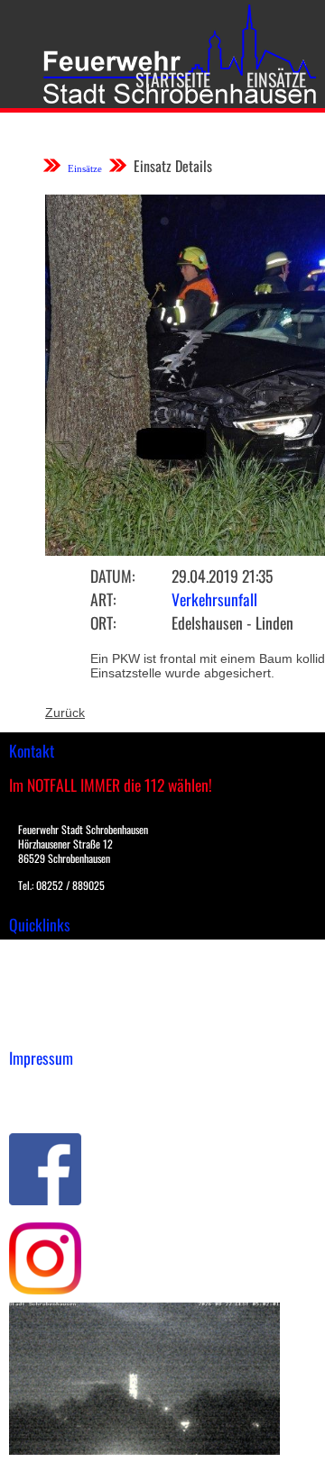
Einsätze (276, 79)
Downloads (39, 971)
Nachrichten (44, 1009)
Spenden (33, 1028)
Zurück (65, 712)
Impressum (41, 1085)
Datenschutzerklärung (72, 1104)
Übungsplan (44, 990)
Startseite (172, 79)
